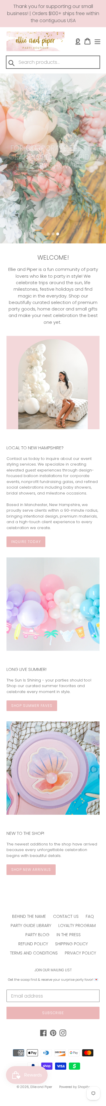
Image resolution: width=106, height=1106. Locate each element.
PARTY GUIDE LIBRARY (31, 925)
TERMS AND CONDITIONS (34, 953)
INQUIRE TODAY (26, 541)
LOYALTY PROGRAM (77, 925)
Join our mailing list (53, 970)
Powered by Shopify (74, 1086)
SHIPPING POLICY (71, 944)
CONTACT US (66, 916)
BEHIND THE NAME (29, 916)
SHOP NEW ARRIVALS (31, 869)
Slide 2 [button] (53, 233)
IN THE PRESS (69, 935)
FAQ (90, 916)
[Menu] (97, 41)
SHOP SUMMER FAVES (31, 705)
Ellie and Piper (41, 1086)
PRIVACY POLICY (80, 953)
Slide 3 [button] (57, 233)
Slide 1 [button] (48, 233)
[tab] (48, 233)
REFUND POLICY (33, 944)
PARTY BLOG (37, 935)
